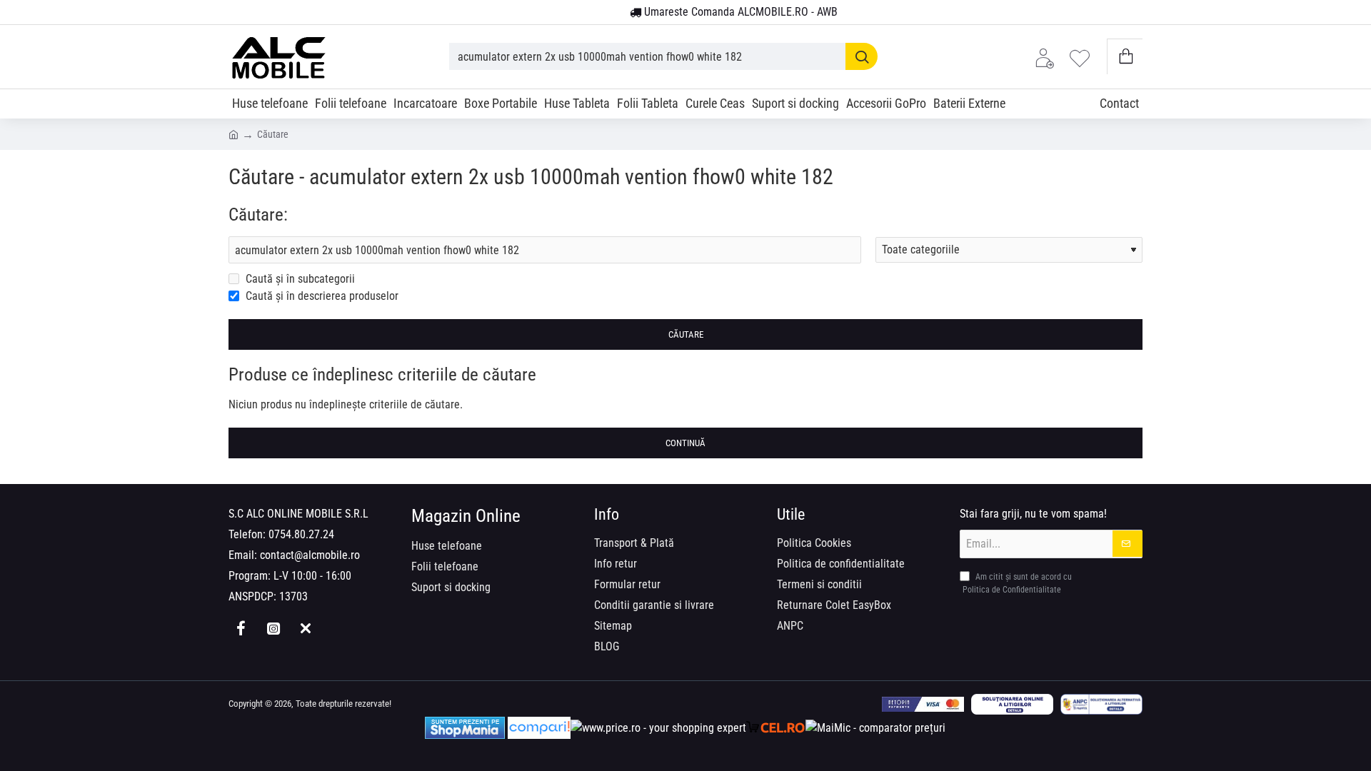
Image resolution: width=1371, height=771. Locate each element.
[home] (233, 133)
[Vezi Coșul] (1125, 56)
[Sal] (1101, 704)
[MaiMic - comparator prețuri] (875, 728)
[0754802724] (613, 13)
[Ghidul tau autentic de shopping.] (539, 728)
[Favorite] (1083, 56)
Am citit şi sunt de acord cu (1017, 583)
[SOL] (1012, 704)
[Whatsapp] (305, 628)
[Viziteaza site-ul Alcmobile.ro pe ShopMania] (465, 728)
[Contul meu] (1048, 56)
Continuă (685, 443)
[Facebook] (240, 628)
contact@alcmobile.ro (310, 555)
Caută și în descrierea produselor (320, 296)
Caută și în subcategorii (299, 279)
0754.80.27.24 (301, 534)
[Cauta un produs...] (861, 56)
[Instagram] (273, 628)
